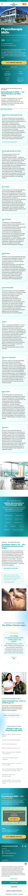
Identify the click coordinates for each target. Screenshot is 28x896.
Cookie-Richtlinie (8, 894)
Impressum (20, 894)
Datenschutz (15, 894)
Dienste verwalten (13, 878)
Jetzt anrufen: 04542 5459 (14, 62)
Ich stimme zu (14, 819)
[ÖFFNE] (25, 4)
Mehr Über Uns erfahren (11, 568)
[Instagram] (25, 846)
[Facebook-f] (23, 846)
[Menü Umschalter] (2, 3)
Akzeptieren (14, 882)
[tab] (6, 108)
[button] (26, 863)
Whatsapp (14, 67)
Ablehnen (14, 886)
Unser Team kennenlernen (12, 715)
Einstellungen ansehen (14, 891)
